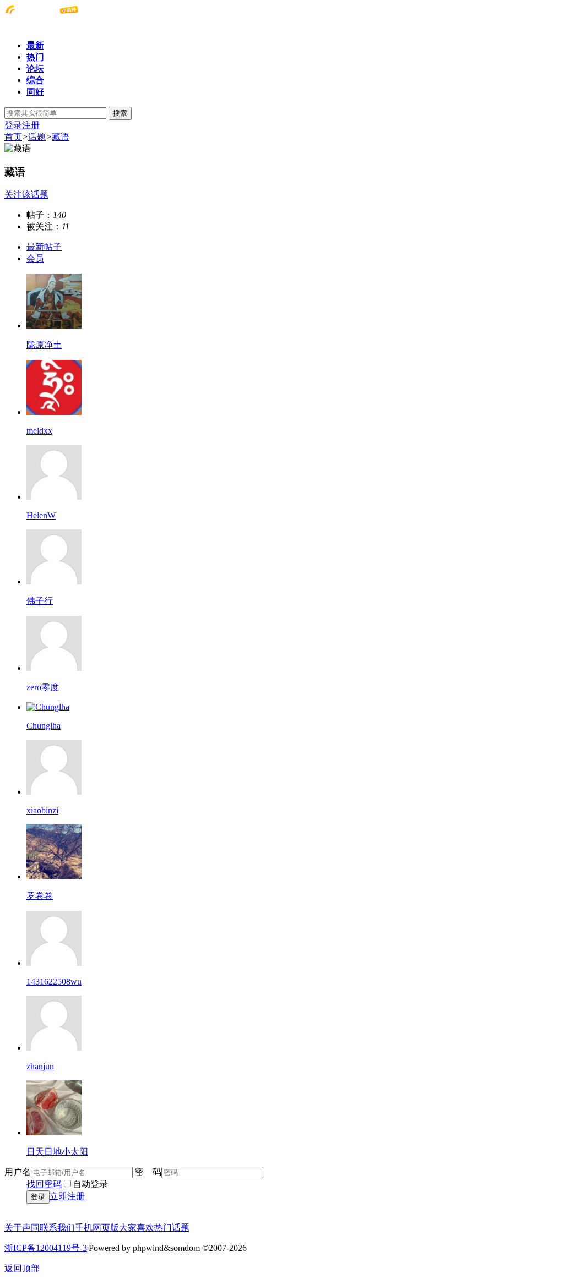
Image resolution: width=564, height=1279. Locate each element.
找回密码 (44, 1184)
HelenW (41, 515)
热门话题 (171, 1227)
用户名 (17, 1172)
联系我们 (57, 1227)
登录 (13, 125)
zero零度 (42, 687)
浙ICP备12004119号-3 (45, 1248)
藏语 (60, 136)
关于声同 (22, 1227)
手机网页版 (97, 1227)
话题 (37, 136)
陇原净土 (44, 344)
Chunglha (43, 725)
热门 (35, 57)
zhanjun (40, 1066)
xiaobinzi (42, 810)
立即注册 (67, 1196)
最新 (35, 45)
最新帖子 (44, 247)
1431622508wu (54, 981)
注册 (31, 125)
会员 (35, 258)
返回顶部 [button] (22, 1268)
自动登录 (90, 1184)
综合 (35, 80)
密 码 (148, 1172)
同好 (35, 91)
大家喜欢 (136, 1227)
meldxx (39, 430)
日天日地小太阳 (57, 1151)
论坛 (35, 68)
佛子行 (39, 600)
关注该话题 (26, 194)
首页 (13, 136)
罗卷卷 (39, 895)
